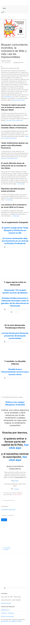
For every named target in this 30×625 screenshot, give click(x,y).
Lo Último (6, 549)
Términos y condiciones (7, 613)
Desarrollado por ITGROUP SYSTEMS (11, 621)
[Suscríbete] (15, 480)
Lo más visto (6, 547)
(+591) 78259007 (18, 494)
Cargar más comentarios (8, 509)
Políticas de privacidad (7, 616)
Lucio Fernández (6, 62)
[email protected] (6, 603)
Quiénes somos (5, 610)
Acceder (16, 489)
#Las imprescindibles (8, 500)
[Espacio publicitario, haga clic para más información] (15, 28)
